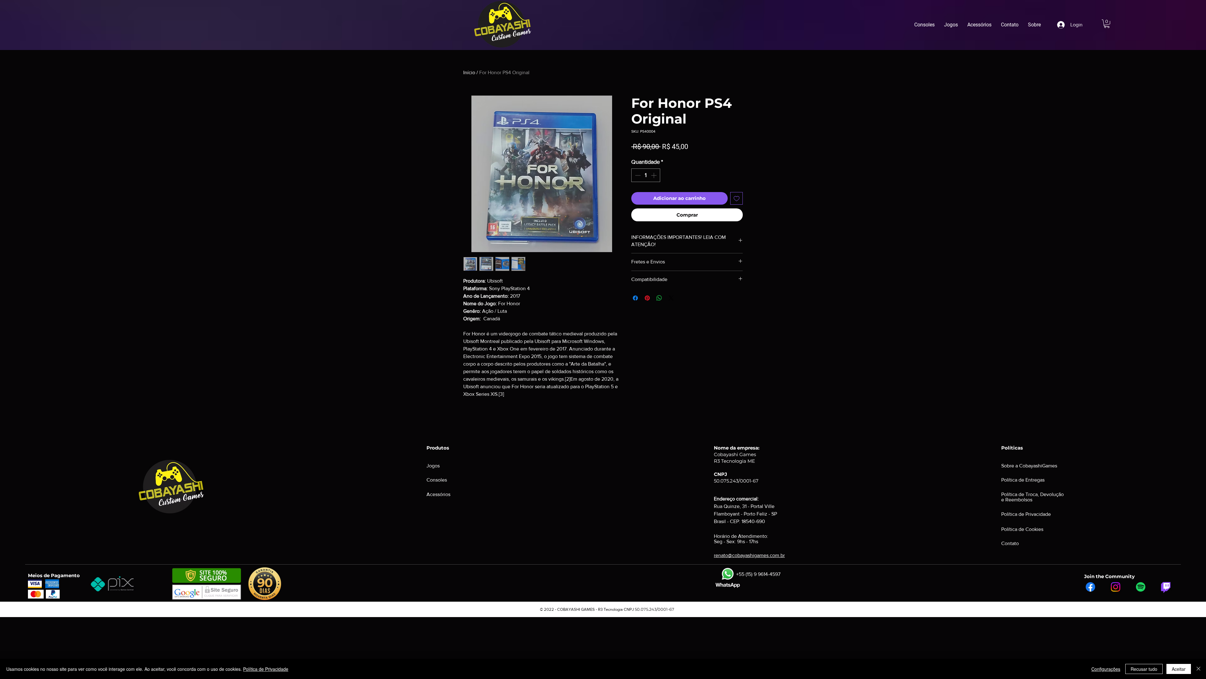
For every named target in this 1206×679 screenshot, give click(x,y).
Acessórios (438, 494)
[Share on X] (671, 298)
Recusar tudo (1144, 669)
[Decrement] (637, 175)
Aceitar (1179, 669)
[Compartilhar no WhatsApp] (659, 298)
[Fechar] (1198, 669)
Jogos (433, 465)
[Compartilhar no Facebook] (635, 298)
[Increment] (654, 175)
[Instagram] (1115, 587)
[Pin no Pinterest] (647, 298)
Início (469, 72)
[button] (1107, 23)
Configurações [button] (1105, 669)
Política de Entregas (1023, 480)
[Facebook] (1090, 587)
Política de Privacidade (265, 669)
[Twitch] (1166, 587)
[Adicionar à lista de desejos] (736, 198)
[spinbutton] (645, 175)
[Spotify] (1140, 587)
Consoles (436, 480)
